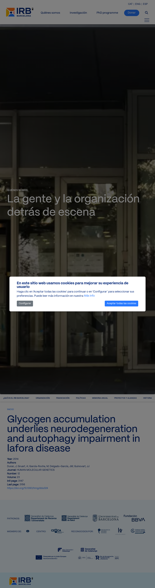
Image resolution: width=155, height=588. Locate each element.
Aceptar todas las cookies (121, 303)
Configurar (25, 303)
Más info (89, 296)
